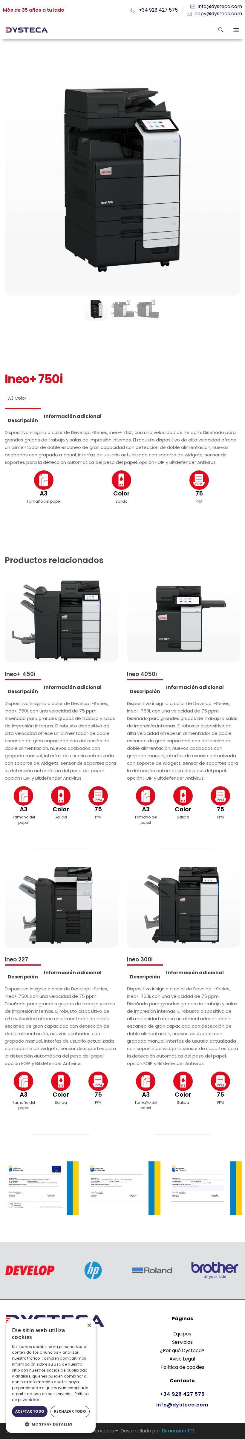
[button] (51, 1424)
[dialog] (51, 1376)
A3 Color (17, 398)
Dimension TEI (178, 1430)
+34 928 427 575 (182, 1394)
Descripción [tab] (23, 420)
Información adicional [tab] (73, 416)
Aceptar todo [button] (30, 1411)
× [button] (89, 1325)
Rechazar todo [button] (70, 1411)
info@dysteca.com (182, 1404)
